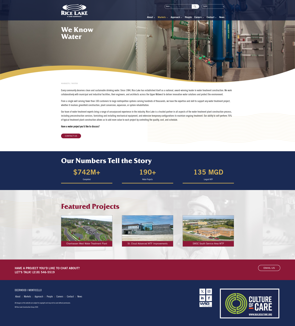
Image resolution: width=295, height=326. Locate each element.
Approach (175, 18)
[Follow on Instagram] (209, 291)
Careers (198, 18)
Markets (162, 18)
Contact (210, 18)
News (221, 18)
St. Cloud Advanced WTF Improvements (148, 244)
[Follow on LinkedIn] (202, 298)
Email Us (269, 268)
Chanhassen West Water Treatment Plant (86, 244)
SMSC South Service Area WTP (208, 244)
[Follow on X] (202, 291)
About (150, 18)
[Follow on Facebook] (209, 298)
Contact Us (71, 136)
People (188, 18)
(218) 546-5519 (43, 272)
